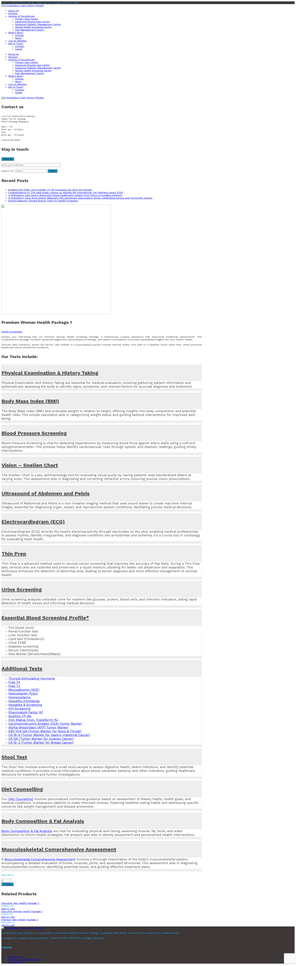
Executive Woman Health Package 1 (21, 911)
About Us (13, 10)
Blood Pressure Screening (34, 433)
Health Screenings (11, 331)
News (18, 38)
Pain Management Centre (29, 29)
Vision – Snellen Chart (30, 465)
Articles (19, 35)
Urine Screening (22, 589)
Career (18, 49)
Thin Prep (14, 554)
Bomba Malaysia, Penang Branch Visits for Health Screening (43, 200)
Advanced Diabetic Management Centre (38, 24)
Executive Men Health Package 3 (20, 903)
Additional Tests (22, 669)
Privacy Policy (16, 956)
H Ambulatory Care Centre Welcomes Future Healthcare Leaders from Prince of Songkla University (65, 195)
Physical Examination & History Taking (50, 373)
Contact (19, 46)
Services (13, 13)
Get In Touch (15, 43)
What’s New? (15, 32)
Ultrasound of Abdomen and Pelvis (46, 493)
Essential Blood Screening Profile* (45, 618)
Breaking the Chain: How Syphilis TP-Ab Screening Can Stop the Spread (50, 189)
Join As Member (17, 40)
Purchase (7, 884)
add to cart (8, 908)
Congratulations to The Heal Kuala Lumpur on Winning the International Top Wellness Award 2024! (65, 192)
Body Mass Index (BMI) (30, 401)
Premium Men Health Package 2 (19, 919)
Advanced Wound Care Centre (32, 21)
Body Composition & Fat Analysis (43, 821)
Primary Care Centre (26, 18)
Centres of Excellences (21, 16)
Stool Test (14, 757)
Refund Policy (16, 962)
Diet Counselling (22, 789)
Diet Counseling (20, 799)
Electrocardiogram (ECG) (33, 522)
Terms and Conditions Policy (24, 959)
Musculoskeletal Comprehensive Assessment (59, 849)
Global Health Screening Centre (33, 27)
